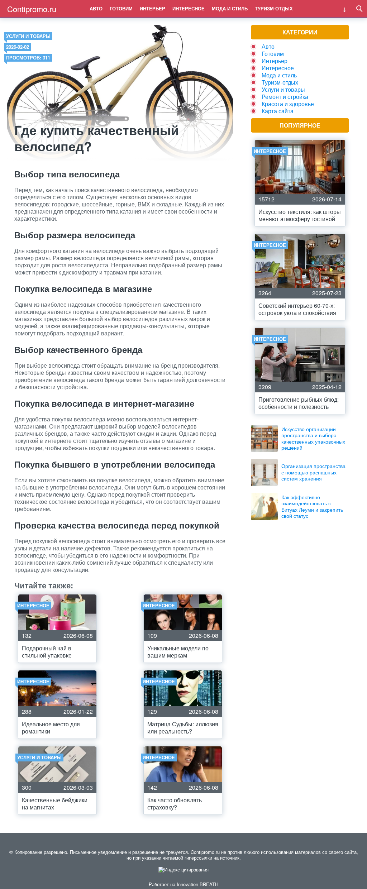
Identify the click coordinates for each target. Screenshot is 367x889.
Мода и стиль (230, 8)
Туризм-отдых (274, 8)
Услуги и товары (28, 36)
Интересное (188, 8)
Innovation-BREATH (197, 884)
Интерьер (152, 8)
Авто (96, 8)
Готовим (121, 8)
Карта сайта (278, 111)
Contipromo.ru (31, 8)
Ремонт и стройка (285, 96)
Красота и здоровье (288, 104)
